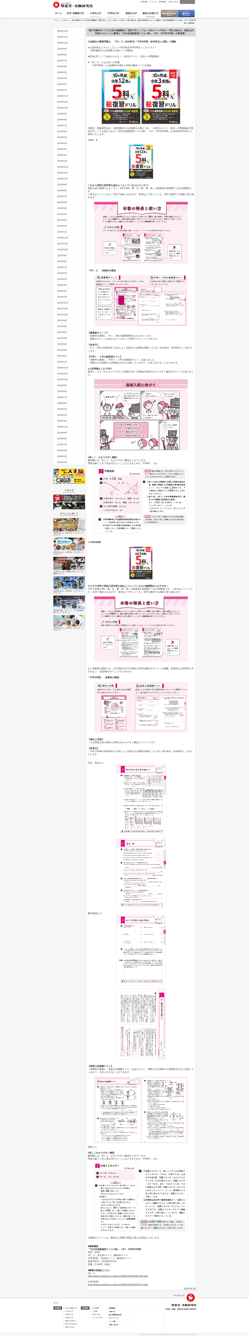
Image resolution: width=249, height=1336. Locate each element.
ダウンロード (188, 2)
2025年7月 (62, 60)
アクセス (153, 2)
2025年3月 (62, 78)
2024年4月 (62, 143)
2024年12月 (62, 96)
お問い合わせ (173, 2)
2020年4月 (62, 415)
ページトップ (178, 1295)
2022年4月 (62, 285)
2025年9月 (62, 49)
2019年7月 (62, 444)
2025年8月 (62, 54)
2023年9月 (62, 184)
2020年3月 (62, 421)
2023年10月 (62, 178)
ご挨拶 (95, 1311)
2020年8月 (62, 391)
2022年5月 (62, 279)
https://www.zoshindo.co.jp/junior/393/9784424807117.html (118, 1284)
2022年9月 (62, 255)
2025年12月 (62, 31)
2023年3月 (62, 220)
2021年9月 (62, 320)
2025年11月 (62, 37)
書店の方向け (70, 1327)
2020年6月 (62, 403)
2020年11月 (62, 373)
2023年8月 (62, 190)
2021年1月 (62, 362)
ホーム (58, 13)
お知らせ (65, 20)
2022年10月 (62, 249)
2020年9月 (62, 385)
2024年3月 (62, 149)
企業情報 (143, 2)
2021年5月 (62, 338)
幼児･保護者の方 (75, 13)
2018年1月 (62, 456)
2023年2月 (62, 226)
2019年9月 (62, 433)
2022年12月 (62, 238)
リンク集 (112, 1321)
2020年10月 (62, 379)
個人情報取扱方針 (115, 1315)
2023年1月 (62, 232)
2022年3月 (62, 291)
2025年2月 (62, 84)
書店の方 (186, 13)
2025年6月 (62, 66)
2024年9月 (62, 114)
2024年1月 (62, 161)
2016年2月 (62, 462)
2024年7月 (62, 125)
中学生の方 (113, 13)
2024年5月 (62, 137)
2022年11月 (62, 243)
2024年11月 (62, 102)
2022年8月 (62, 261)
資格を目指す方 (150, 13)
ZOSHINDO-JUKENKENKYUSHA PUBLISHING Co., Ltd (166, 1334)
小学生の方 (95, 13)
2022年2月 (62, 297)
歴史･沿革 (96, 1314)
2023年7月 (62, 196)
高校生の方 (131, 13)
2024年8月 (62, 119)
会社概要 (96, 1308)
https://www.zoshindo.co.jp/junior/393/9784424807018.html (118, 1276)
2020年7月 (62, 397)
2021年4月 (62, 344)
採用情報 (162, 2)
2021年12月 (62, 303)
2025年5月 (62, 72)
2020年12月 (62, 368)
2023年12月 (62, 167)
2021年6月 (62, 332)
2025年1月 (62, 90)
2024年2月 (62, 155)
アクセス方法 (97, 1317)
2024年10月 (62, 108)
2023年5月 (62, 208)
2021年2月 (62, 356)
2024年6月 (62, 131)
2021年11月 (62, 308)
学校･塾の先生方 (169, 13)
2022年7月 (62, 267)
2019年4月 (62, 450)
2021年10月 (62, 314)
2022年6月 (62, 273)
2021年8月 (62, 326)
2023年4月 (62, 214)
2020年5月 (62, 409)
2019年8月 (62, 438)
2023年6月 (62, 202)
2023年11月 (62, 173)
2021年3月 (62, 350)
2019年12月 (62, 427)
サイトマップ (113, 1318)
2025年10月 (62, 43)
